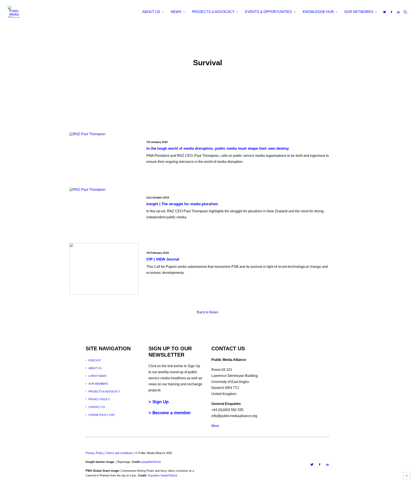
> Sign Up (158, 401)
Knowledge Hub (318, 12)
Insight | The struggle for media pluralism (182, 204)
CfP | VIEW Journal (162, 259)
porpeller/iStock (151, 461)
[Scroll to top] (406, 475)
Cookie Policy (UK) (101, 414)
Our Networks (358, 12)
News (176, 12)
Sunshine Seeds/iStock (162, 475)
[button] (385, 12)
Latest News (97, 376)
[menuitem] (153, 12)
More (215, 426)
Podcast (94, 360)
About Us (151, 12)
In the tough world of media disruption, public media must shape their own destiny (217, 148)
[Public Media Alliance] (14, 12)
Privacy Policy (99, 399)
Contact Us (96, 407)
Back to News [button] (207, 312)
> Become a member (169, 412)
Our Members (98, 383)
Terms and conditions (119, 453)
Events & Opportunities (268, 12)
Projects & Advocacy (213, 12)
